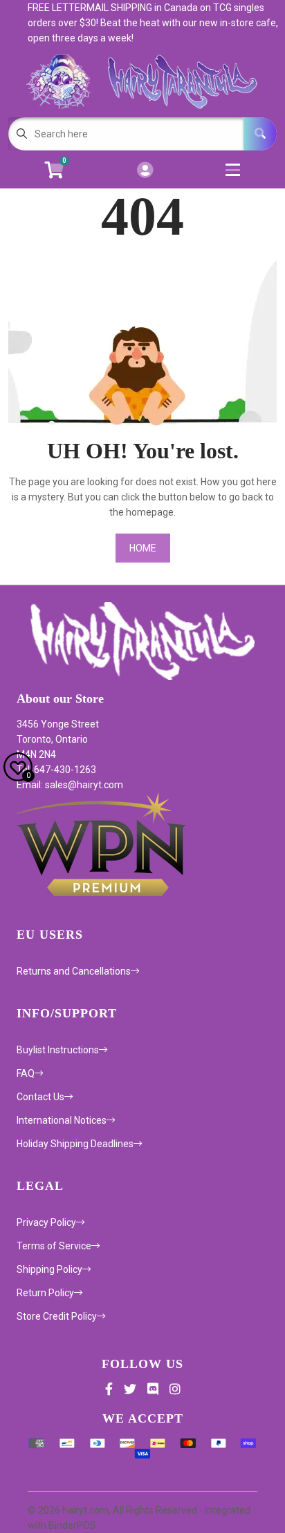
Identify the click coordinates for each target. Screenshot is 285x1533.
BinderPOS (72, 1525)
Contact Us (40, 1096)
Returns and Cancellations (74, 971)
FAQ (26, 1073)
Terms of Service (54, 1245)
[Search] (260, 133)
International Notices (62, 1120)
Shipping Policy (49, 1269)
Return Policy (45, 1292)
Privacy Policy (46, 1222)
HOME (142, 548)
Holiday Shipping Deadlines (75, 1143)
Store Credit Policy (57, 1316)
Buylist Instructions (58, 1049)
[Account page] (145, 171)
